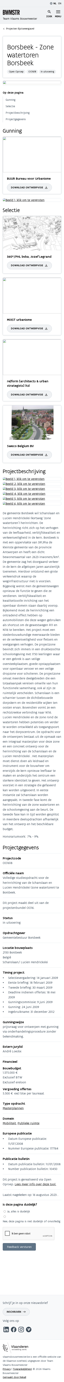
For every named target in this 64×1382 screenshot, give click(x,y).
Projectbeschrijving (18, 112)
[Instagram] (21, 1330)
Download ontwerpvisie (27, 187)
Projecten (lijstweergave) (20, 28)
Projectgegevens (16, 119)
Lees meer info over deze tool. (35, 1184)
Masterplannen (13, 1108)
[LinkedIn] (6, 1330)
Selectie (10, 106)
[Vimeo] (28, 1330)
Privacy (7, 1369)
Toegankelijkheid (22, 1369)
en (59, 3)
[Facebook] (13, 1330)
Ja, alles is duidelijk (18, 1211)
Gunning (11, 99)
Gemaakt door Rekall (14, 1377)
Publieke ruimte (28, 1123)
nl (54, 3)
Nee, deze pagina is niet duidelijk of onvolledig (31, 1221)
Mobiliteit (9, 1123)
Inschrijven (14, 1311)
